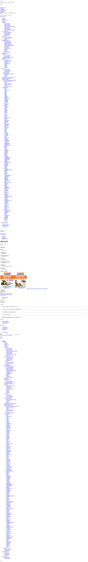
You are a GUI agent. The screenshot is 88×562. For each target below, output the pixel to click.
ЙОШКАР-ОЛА (7, 162)
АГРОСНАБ (6, 141)
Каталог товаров (4, 222)
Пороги (5, 64)
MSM (5, 123)
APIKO (5, 95)
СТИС (5, 204)
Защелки (4, 36)
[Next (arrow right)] (1, 561)
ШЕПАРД (6, 218)
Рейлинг (5, 50)
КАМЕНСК (6, 164)
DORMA (6, 104)
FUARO (5, 106)
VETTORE (8, 461)
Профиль (8, 374)
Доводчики (4, 21)
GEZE (5, 108)
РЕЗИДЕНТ (6, 192)
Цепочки (6, 66)
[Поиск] (11, 2)
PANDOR (6, 125)
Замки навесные (7, 27)
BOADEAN (6, 99)
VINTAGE (6, 135)
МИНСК (6, 177)
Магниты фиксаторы (8, 44)
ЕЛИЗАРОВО (6, 158)
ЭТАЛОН (6, 220)
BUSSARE (6, 102)
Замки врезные (7, 23)
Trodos (5, 132)
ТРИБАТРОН (6, 207)
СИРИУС (6, 201)
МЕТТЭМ (8, 503)
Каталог (3, 237)
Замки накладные (7, 25)
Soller (5, 129)
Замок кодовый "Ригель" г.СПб (5, 294)
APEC (5, 93)
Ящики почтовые (5, 79)
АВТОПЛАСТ (7, 140)
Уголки (5, 75)
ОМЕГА (5, 185)
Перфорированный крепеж (9, 73)
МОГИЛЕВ (6, 178)
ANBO (5, 92)
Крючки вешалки (5, 39)
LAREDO (6, 114)
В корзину (2, 302)
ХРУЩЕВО (6, 211)
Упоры (5, 65)
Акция (5, 342)
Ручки (3, 68)
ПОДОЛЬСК (9, 513)
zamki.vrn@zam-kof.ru (12, 311)
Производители (5, 87)
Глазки (3, 20)
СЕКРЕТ (8, 524)
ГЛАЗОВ (6, 153)
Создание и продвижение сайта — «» (11, 334)
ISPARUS (6, 112)
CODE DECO (6, 103)
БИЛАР (8, 472)
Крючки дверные (7, 34)
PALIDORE (9, 450)
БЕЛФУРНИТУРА (10, 471)
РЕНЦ (5, 193)
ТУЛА (5, 208)
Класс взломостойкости (4, 255)
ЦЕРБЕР (5, 212)
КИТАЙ (8, 493)
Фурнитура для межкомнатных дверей (9, 80)
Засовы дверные (7, 33)
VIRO (5, 136)
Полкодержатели (7, 48)
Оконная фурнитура (5, 53)
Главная (3, 236)
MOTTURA (6, 122)
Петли (3, 54)
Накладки (4, 52)
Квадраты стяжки (7, 61)
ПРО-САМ (6, 189)
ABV (5, 89)
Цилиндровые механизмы (7, 78)
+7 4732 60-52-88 (12, 309)
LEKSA (5, 115)
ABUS (5, 88)
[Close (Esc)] (0, 560)
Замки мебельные (7, 42)
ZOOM (5, 138)
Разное (3, 59)
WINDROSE (6, 137)
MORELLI (6, 121)
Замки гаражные (7, 24)
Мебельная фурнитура (6, 40)
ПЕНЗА (5, 186)
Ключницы (6, 62)
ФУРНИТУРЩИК (7, 210)
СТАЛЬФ (6, 202)
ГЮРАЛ (5, 154)
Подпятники (6, 47)
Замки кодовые (9, 352)
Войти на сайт (2, 233)
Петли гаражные (7, 55)
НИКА (5, 181)
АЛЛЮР (5, 142)
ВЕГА (5, 148)
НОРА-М (6, 183)
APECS (5, 94)
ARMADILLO (6, 97)
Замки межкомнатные (8, 37)
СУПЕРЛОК (6, 205)
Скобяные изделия (5, 72)
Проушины (6, 74)
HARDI (5, 109)
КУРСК (5, 172)
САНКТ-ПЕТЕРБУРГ (8, 196)
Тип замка (2, 258)
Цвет (2, 249)
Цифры (5, 67)
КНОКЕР (6, 168)
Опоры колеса (6, 46)
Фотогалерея (4, 328)
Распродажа (4, 19)
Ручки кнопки (6, 69)
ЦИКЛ (5, 213)
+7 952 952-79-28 (18, 309)
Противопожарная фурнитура (7, 57)
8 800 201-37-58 (3, 16)
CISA (7, 429)
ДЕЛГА (5, 155)
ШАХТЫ (6, 217)
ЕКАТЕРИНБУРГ (7, 157)
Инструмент (9, 386)
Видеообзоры (6, 550)
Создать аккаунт (3, 234)
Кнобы (8, 364)
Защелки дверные (7, 38)
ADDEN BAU (6, 90)
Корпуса (5, 30)
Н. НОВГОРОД (7, 180)
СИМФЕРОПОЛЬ (7, 200)
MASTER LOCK (7, 117)
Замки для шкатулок (8, 41)
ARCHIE (6, 96)
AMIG (8, 418)
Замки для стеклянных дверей (9, 26)
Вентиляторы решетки (10, 385)
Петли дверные (7, 56)
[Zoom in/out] (2, 560)
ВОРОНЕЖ (6, 150)
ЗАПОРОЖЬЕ (6, 159)
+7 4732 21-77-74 (5, 309)
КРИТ (5, 171)
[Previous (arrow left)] (0, 561)
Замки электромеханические (9, 29)
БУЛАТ (5, 147)
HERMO (5, 110)
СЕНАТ (8, 525)
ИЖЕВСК (6, 161)
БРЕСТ (5, 146)
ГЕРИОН (6, 152)
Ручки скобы (6, 71)
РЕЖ (5, 191)
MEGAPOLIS (6, 120)
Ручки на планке (7, 70)
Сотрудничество (3, 10)
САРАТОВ (6, 197)
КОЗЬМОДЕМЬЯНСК (8, 169)
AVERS (5, 98)
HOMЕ (5, 111)
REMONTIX (6, 127)
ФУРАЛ (5, 209)
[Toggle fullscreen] (1, 560)
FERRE (5, 105)
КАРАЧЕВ (6, 165)
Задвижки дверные (7, 32)
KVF (7, 440)
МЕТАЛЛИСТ (7, 176)
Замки (3, 22)
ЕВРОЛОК (6, 156)
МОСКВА (6, 179)
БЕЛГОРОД (6, 144)
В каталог (2, 8)
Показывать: (2, 290)
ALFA (5, 91)
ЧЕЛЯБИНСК (6, 215)
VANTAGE (8, 460)
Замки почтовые (9, 353)
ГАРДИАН (6, 151)
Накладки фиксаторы (8, 83)
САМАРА (6, 195)
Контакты (4, 329)
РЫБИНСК (6, 194)
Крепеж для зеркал (7, 43)
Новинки (4, 18)
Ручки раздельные (7, 84)
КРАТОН (6, 170)
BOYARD (6, 101)
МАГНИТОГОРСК (7, 175)
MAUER (5, 118)
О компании (2, 9)
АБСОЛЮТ (6, 139)
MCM (5, 119)
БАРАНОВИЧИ (7, 143)
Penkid (5, 126)
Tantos (5, 131)
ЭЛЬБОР (8, 545)
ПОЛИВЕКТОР (9, 514)
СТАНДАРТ (6, 203)
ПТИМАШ (6, 190)
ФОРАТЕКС (9, 535)
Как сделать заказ (5, 321)
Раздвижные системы (6, 58)
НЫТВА (5, 184)
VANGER (6, 133)
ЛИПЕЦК (6, 173)
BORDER (6, 100)
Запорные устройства (6, 31)
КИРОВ (8, 492)
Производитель (3, 252)
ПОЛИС (5, 188)
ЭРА (7, 546)
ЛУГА (5, 174)
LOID (5, 116)
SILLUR (5, 128)
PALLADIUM (6, 124)
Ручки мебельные (7, 51)
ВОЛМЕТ (6, 149)
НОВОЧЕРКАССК (7, 182)
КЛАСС (5, 167)
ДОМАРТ (8, 482)
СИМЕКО (6, 199)
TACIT (5, 130)
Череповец (6, 216)
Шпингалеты (6, 35)
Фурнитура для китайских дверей (8, 77)
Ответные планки (7, 63)
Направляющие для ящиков (9, 45)
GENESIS (6, 107)
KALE (8, 439)
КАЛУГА (6, 163)
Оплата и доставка (5, 322)
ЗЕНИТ (5, 160)
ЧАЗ (5, 214)
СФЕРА (5, 206)
